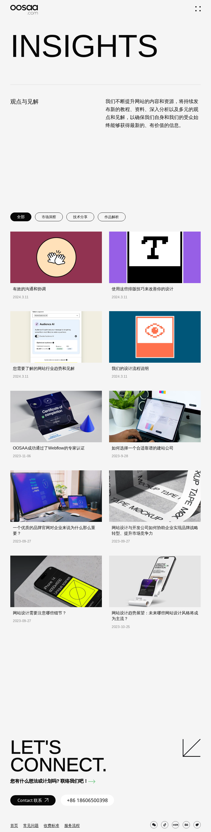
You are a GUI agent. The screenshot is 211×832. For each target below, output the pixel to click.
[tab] (20, 217)
